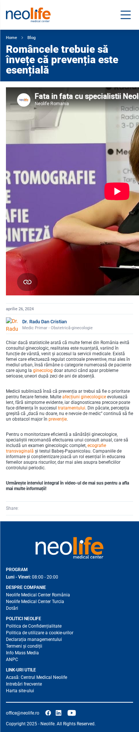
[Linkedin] (35, 508)
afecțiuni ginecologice (84, 396)
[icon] (48, 713)
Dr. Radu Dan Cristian (44, 321)
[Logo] (69, 547)
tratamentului (71, 408)
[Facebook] (25, 508)
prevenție (58, 419)
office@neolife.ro (22, 713)
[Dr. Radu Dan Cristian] (12, 324)
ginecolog (43, 370)
